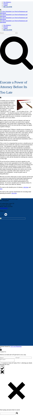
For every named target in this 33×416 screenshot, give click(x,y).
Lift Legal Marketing (16, 346)
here (1, 189)
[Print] (0, 97)
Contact (5, 5)
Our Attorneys (7, 2)
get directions (4, 208)
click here (25, 187)
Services (5, 3)
